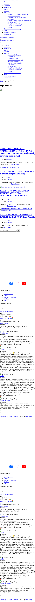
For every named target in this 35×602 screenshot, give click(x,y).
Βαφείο (6, 9)
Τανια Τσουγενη (4, 323)
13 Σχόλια (6, 177)
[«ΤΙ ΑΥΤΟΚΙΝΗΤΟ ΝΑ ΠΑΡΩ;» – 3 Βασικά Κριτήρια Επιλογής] (9, 167)
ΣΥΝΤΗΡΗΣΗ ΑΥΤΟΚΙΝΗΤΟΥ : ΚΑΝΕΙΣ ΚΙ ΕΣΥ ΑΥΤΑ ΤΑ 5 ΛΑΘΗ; (17, 215)
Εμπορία (6, 11)
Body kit (10, 27)
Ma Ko (2, 376)
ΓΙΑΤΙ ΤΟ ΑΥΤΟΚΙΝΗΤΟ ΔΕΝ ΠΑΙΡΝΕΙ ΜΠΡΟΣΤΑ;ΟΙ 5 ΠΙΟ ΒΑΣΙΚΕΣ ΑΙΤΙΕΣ (14, 193)
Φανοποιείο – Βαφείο (14, 16)
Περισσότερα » (14, 164)
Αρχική (2, 81)
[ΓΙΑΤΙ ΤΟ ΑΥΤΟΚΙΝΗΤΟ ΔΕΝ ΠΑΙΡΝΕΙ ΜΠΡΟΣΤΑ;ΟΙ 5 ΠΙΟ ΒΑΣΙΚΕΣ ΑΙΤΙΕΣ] (12, 187)
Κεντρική (6, 4)
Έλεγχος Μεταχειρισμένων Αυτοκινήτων (19, 20)
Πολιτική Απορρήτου (10, 297)
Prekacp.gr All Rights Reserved (9, 416)
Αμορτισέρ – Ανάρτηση (14, 25)
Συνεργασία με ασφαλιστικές (12, 29)
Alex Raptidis (4, 333)
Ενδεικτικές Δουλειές (10, 32)
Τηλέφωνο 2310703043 (7, 37)
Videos (6, 295)
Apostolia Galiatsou (5, 349)
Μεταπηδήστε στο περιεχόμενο (9, 1)
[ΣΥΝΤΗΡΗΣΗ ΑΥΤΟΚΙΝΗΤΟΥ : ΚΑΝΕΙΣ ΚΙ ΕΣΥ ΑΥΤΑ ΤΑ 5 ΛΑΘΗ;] (17, 210)
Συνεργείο (7, 5)
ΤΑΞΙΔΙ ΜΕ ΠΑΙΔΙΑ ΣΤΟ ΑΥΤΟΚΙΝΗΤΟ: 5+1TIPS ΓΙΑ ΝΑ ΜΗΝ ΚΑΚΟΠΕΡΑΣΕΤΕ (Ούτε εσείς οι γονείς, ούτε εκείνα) (17, 152)
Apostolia (9, 159)
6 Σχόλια (6, 199)
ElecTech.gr (28, 416)
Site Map (6, 299)
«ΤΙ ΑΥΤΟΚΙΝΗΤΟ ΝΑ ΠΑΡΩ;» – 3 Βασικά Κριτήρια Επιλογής (17, 172)
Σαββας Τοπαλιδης (5, 400)
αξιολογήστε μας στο (6, 318)
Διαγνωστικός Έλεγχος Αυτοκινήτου (18, 14)
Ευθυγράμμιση (12, 22)
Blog (5, 30)
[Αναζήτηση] (18, 230)
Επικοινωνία (7, 34)
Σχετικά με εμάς (8, 294)
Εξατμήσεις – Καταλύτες (15, 24)
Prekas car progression (6, 311)
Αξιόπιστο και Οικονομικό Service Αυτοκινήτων (17, 18)
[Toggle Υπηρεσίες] (31, 53)
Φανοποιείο (7, 7)
